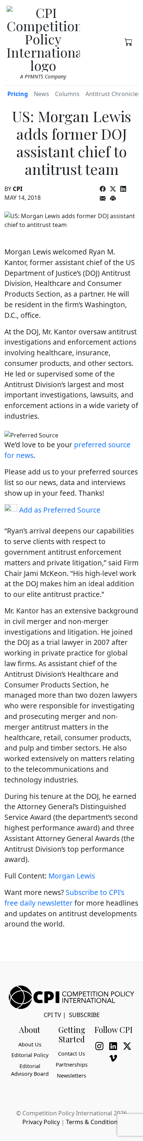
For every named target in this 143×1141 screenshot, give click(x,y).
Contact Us (71, 1053)
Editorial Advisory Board (30, 1070)
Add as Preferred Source (58, 510)
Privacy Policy (41, 1122)
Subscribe (84, 1015)
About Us (29, 1044)
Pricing (17, 94)
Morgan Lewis (71, 876)
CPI (17, 189)
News (41, 94)
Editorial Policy (29, 1055)
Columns (67, 94)
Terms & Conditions (93, 1122)
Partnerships (72, 1064)
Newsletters (71, 1075)
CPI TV (52, 1015)
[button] (129, 41)
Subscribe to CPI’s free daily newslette (64, 897)
